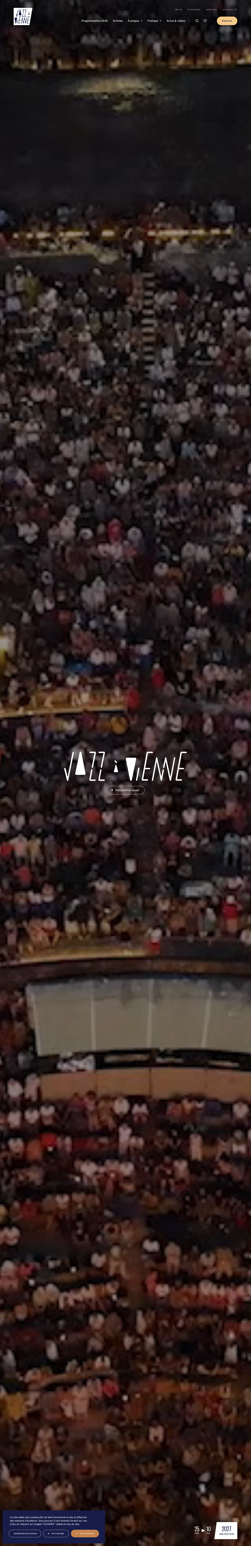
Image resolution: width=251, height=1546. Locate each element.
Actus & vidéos (176, 21)
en (180, 9)
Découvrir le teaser (128, 790)
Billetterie (227, 20)
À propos (133, 21)
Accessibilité (230, 9)
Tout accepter (86, 1533)
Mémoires (211, 9)
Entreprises (193, 9)
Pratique (153, 21)
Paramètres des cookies (25, 1533)
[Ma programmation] (205, 21)
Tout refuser (57, 1533)
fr (176, 9)
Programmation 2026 (94, 21)
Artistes (118, 21)
